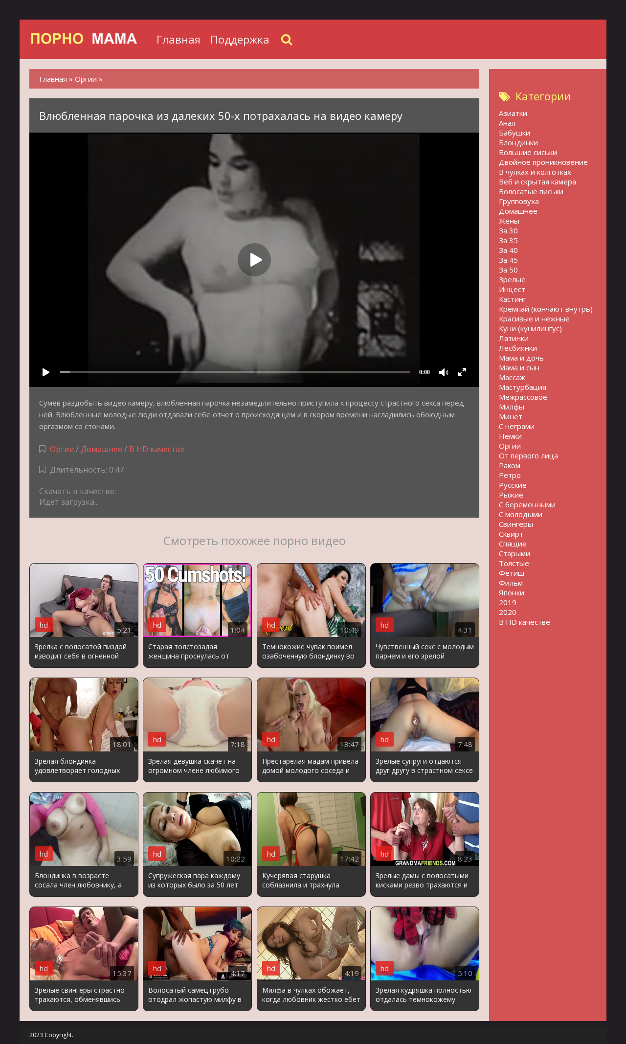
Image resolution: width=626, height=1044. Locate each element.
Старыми (514, 553)
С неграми (517, 426)
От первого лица (528, 455)
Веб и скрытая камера (537, 181)
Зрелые (512, 279)
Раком (509, 465)
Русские (513, 485)
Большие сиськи (528, 152)
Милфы (511, 406)
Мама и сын (519, 367)
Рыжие (511, 494)
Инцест (512, 289)
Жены (509, 221)
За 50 (508, 269)
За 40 (508, 250)
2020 (507, 612)
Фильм (511, 583)
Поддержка (239, 39)
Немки (510, 436)
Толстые (514, 563)
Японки (511, 592)
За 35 (508, 240)
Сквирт (511, 534)
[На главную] (90, 39)
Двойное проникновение (543, 162)
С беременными (527, 504)
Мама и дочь (521, 358)
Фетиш (511, 573)
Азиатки (513, 113)
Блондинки (518, 142)
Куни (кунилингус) (530, 328)
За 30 (508, 230)
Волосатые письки (531, 191)
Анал (507, 123)
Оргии (62, 449)
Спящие (513, 543)
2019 (507, 602)
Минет (510, 416)
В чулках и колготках (535, 172)
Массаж (512, 377)
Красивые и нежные (534, 318)
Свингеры (516, 524)
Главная (178, 39)
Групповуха (519, 201)
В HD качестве (157, 449)
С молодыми (520, 514)
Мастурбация (522, 387)
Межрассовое (523, 397)
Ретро (510, 475)
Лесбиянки (518, 348)
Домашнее (101, 449)
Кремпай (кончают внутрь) (546, 309)
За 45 (508, 260)
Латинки (514, 338)
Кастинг (512, 299)
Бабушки (514, 132)
